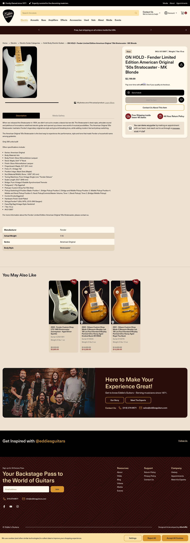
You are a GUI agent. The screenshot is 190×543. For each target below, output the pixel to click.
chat (143, 131)
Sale (93, 19)
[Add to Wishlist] (181, 100)
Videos (120, 483)
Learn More (109, 102)
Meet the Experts (138, 400)
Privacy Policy (150, 476)
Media (165, 3)
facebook (4, 506)
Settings (132, 538)
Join (57, 489)
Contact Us (149, 479)
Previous (39, 29)
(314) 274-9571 (130, 407)
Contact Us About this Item (154, 107)
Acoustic (35, 19)
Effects (64, 19)
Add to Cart (151, 100)
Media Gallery (58, 115)
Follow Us (182, 440)
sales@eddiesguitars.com (155, 407)
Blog (119, 479)
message (176, 128)
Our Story (114, 400)
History (174, 472)
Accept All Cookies (175, 538)
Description (21, 115)
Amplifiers (53, 19)
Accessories (75, 19)
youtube (10, 506)
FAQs (119, 476)
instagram (17, 506)
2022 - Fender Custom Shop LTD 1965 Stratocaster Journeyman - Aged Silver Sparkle (62, 330)
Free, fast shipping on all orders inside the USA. (95, 30)
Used (86, 19)
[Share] (181, 65)
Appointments (181, 3)
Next (150, 29)
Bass (43, 19)
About (172, 3)
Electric (24, 19)
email (136, 131)
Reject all (152, 538)
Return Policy (150, 472)
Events (118, 19)
